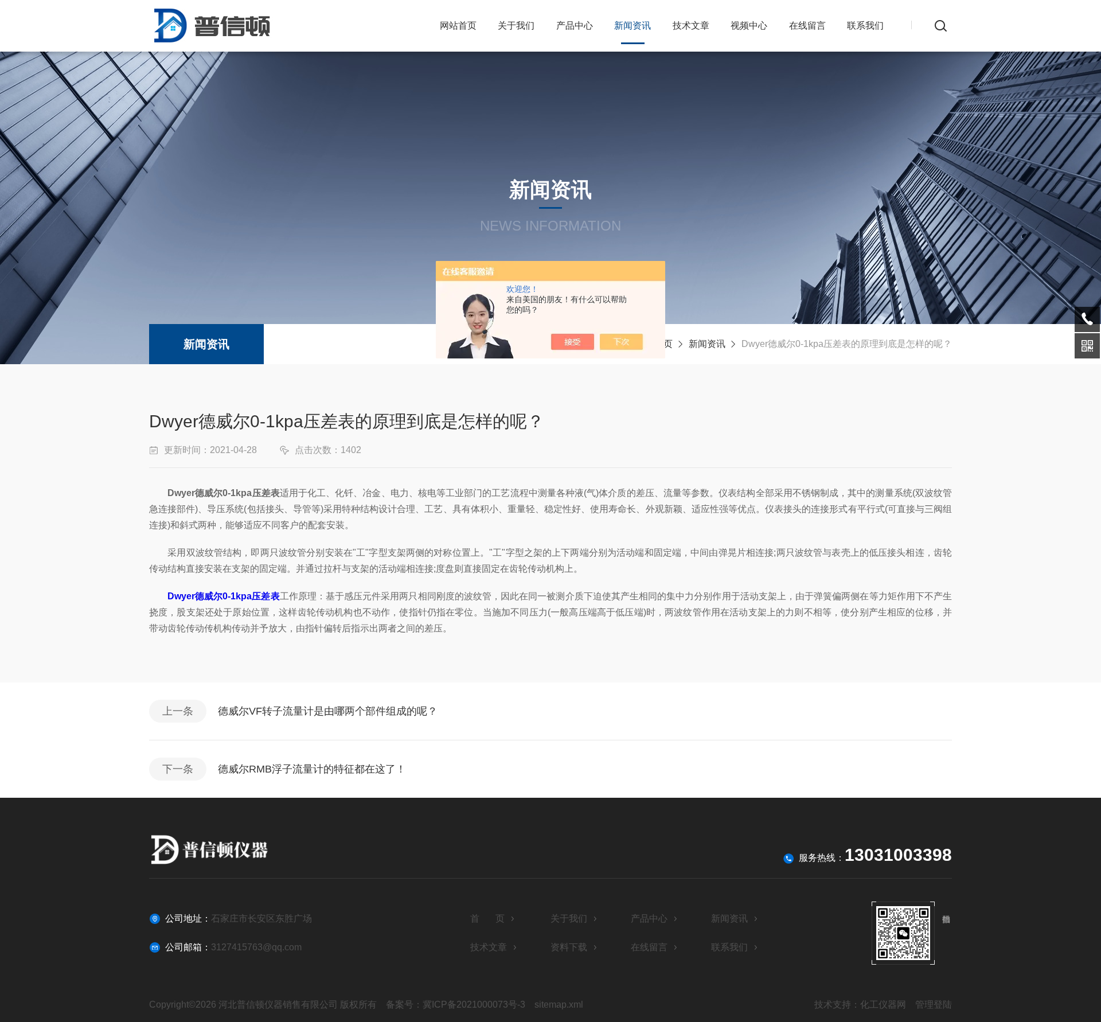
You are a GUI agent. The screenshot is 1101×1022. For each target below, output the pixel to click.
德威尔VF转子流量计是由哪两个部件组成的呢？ (328, 711)
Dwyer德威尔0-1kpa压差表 (223, 596)
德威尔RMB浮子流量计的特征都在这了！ (312, 769)
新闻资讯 (632, 25)
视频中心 (749, 25)
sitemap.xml (558, 1004)
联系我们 (865, 25)
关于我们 (516, 25)
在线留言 (807, 25)
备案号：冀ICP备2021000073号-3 (455, 1004)
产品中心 (574, 25)
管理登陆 (933, 1004)
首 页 (487, 918)
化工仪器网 (883, 1004)
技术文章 (691, 25)
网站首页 (458, 25)
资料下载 (568, 947)
